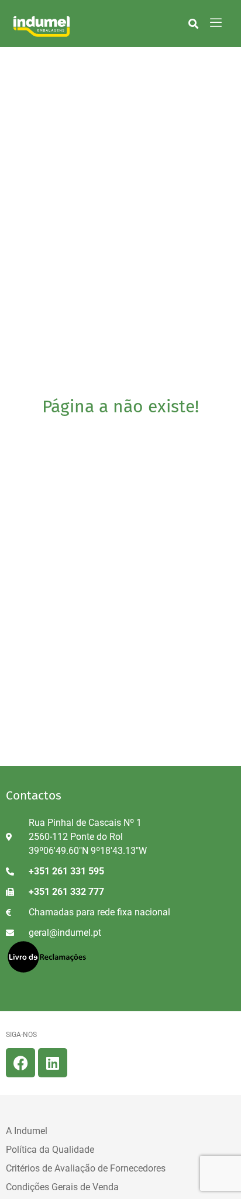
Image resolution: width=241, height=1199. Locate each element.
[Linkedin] (52, 1062)
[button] (193, 23)
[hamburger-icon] (215, 23)
